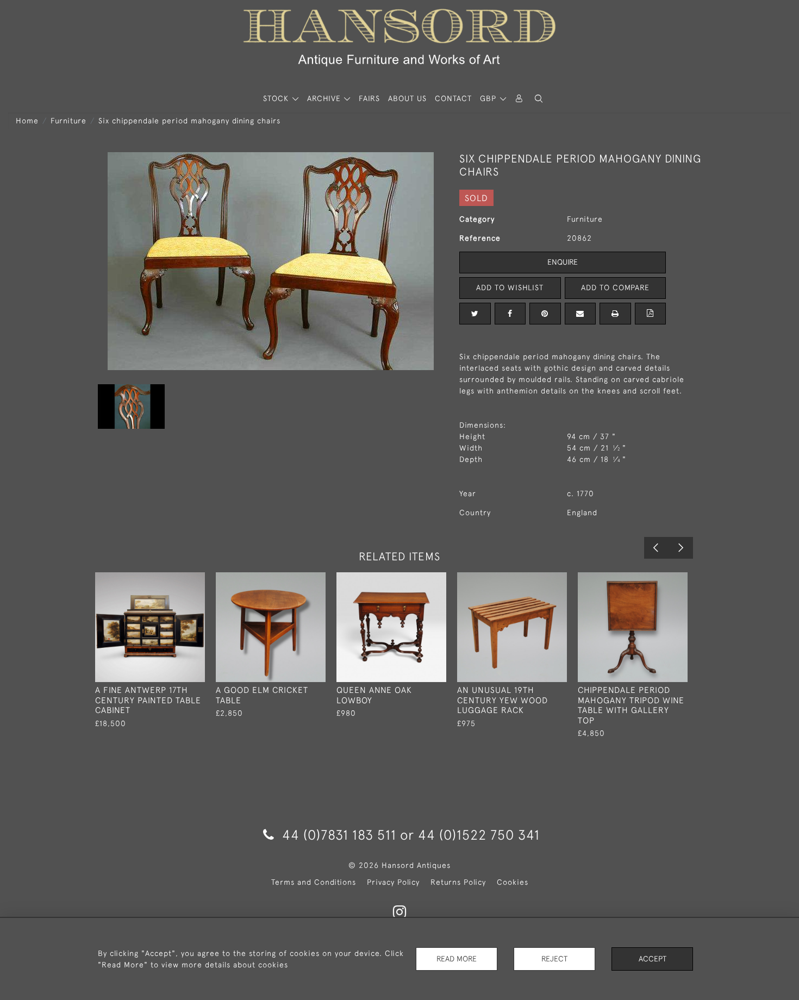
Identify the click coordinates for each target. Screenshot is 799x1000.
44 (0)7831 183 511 (339, 834)
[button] (538, 98)
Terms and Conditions (313, 882)
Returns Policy (458, 882)
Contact (453, 98)
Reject (554, 958)
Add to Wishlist (510, 287)
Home (27, 120)
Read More (456, 958)
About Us (407, 98)
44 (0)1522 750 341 (479, 834)
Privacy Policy (393, 882)
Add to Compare (615, 287)
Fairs (369, 98)
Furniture (68, 120)
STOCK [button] (277, 98)
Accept (652, 958)
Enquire (562, 262)
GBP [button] (489, 98)
